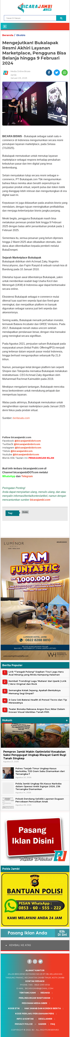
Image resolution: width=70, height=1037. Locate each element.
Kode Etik (14, 1008)
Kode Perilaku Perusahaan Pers (34, 1013)
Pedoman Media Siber (34, 1003)
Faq (52, 1024)
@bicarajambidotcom (27, 440)
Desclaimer (45, 1019)
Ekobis (20, 35)
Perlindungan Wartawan (34, 998)
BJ (33, 1030)
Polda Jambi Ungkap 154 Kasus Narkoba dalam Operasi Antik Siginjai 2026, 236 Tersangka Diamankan (38, 786)
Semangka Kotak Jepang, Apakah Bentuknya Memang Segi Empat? (35, 692)
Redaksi (45, 993)
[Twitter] (40, 961)
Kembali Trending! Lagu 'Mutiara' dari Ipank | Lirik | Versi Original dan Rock (37, 682)
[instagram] (35, 961)
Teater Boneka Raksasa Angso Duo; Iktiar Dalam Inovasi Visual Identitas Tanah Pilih (37, 710)
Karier (42, 1024)
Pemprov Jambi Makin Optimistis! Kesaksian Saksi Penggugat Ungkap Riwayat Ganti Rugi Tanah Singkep (34, 755)
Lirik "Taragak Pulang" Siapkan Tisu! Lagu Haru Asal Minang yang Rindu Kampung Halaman (36, 673)
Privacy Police (24, 1024)
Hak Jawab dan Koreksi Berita (42, 1008)
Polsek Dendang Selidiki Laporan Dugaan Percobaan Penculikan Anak (39, 800)
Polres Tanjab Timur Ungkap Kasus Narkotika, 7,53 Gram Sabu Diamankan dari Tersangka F (40, 771)
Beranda (7, 35)
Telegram (27, 476)
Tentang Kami (27, 993)
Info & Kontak (25, 1019)
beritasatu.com (21, 418)
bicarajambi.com (40, 499)
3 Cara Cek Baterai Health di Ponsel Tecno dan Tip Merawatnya (38, 701)
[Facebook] (29, 961)
